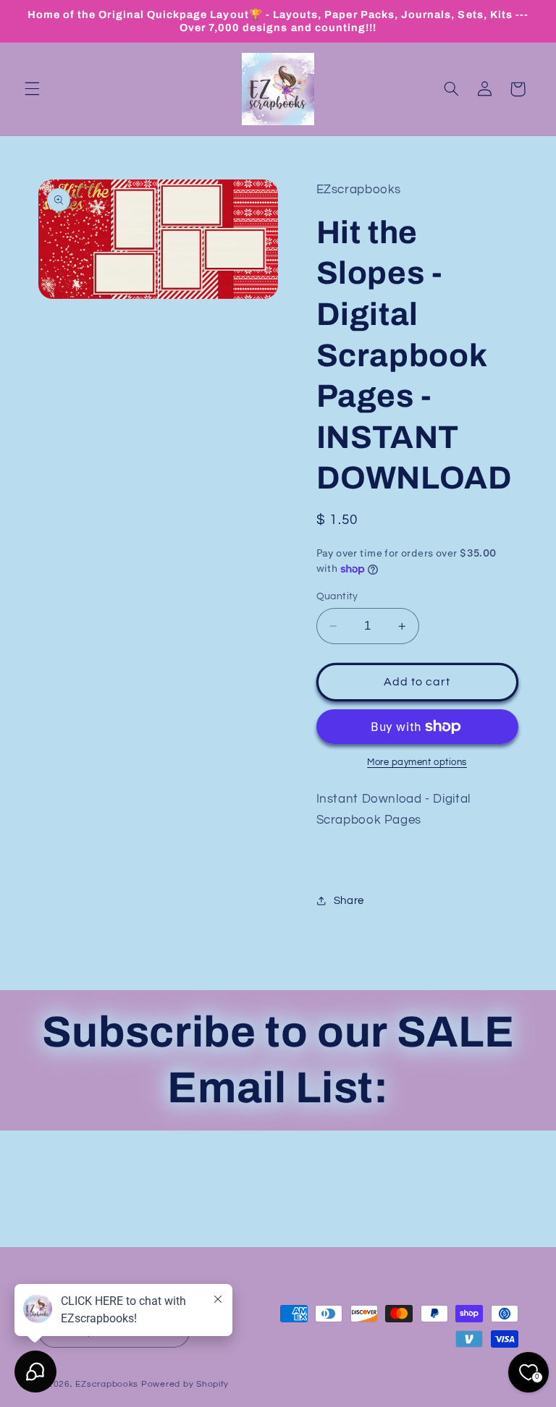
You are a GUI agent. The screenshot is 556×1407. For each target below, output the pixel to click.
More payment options (417, 762)
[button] (32, 89)
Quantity (337, 596)
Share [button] (349, 900)
